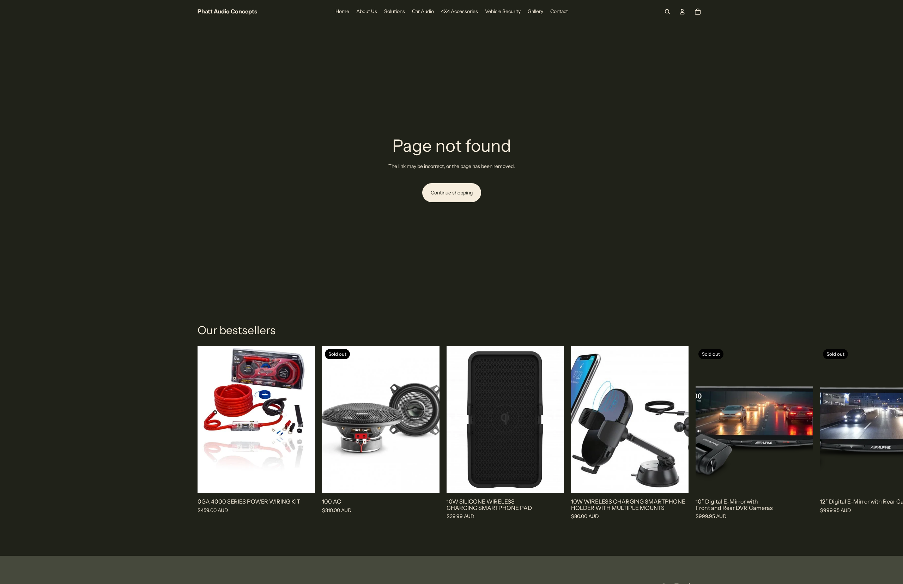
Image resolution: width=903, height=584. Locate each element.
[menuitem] (342, 11)
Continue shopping (452, 192)
